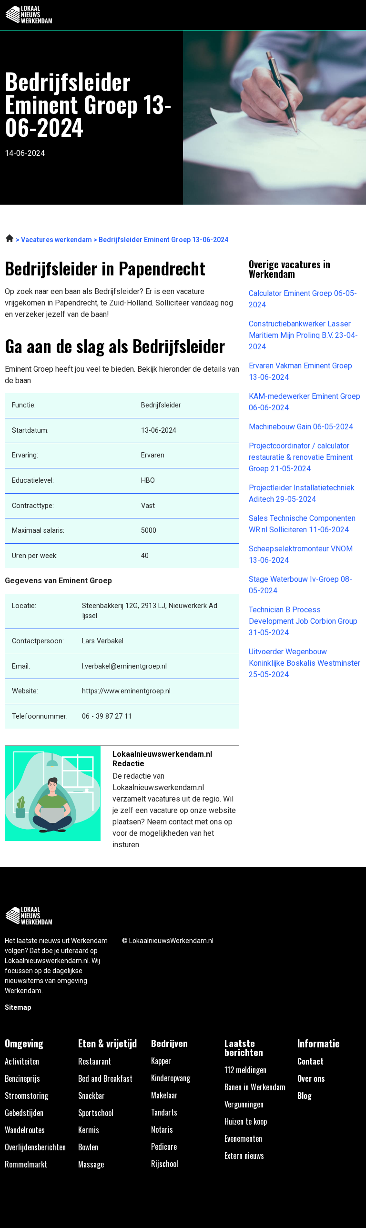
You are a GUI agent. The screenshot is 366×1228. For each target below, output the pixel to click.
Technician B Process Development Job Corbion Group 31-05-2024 (303, 621)
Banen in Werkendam (254, 1087)
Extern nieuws (244, 1155)
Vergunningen (244, 1104)
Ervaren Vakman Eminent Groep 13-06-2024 (300, 371)
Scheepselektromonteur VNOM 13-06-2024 (301, 554)
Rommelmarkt (26, 1164)
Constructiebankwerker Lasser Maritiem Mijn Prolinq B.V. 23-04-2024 (303, 335)
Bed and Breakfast (105, 1078)
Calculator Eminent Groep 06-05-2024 (303, 299)
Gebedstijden (24, 1112)
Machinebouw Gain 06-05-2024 (301, 426)
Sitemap (18, 1007)
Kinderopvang (170, 1078)
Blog (304, 1095)
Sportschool (95, 1112)
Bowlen (88, 1147)
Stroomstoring (26, 1095)
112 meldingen (245, 1070)
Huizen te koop (245, 1121)
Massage (91, 1164)
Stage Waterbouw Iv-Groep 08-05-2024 (300, 585)
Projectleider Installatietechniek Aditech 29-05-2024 (302, 493)
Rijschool (164, 1163)
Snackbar (91, 1095)
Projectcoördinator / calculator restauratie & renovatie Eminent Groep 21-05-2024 (301, 457)
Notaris (162, 1129)
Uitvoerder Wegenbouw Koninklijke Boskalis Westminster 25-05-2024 (304, 663)
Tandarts (164, 1112)
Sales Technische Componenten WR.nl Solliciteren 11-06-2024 (302, 524)
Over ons (311, 1078)
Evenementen (243, 1138)
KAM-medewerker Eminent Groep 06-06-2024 (304, 402)
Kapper (161, 1060)
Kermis (88, 1130)
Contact (310, 1061)
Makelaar (164, 1095)
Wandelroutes (25, 1130)
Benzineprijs (22, 1078)
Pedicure (164, 1146)
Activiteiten (22, 1061)
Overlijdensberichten (35, 1147)
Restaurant (94, 1061)
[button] (353, 15)
